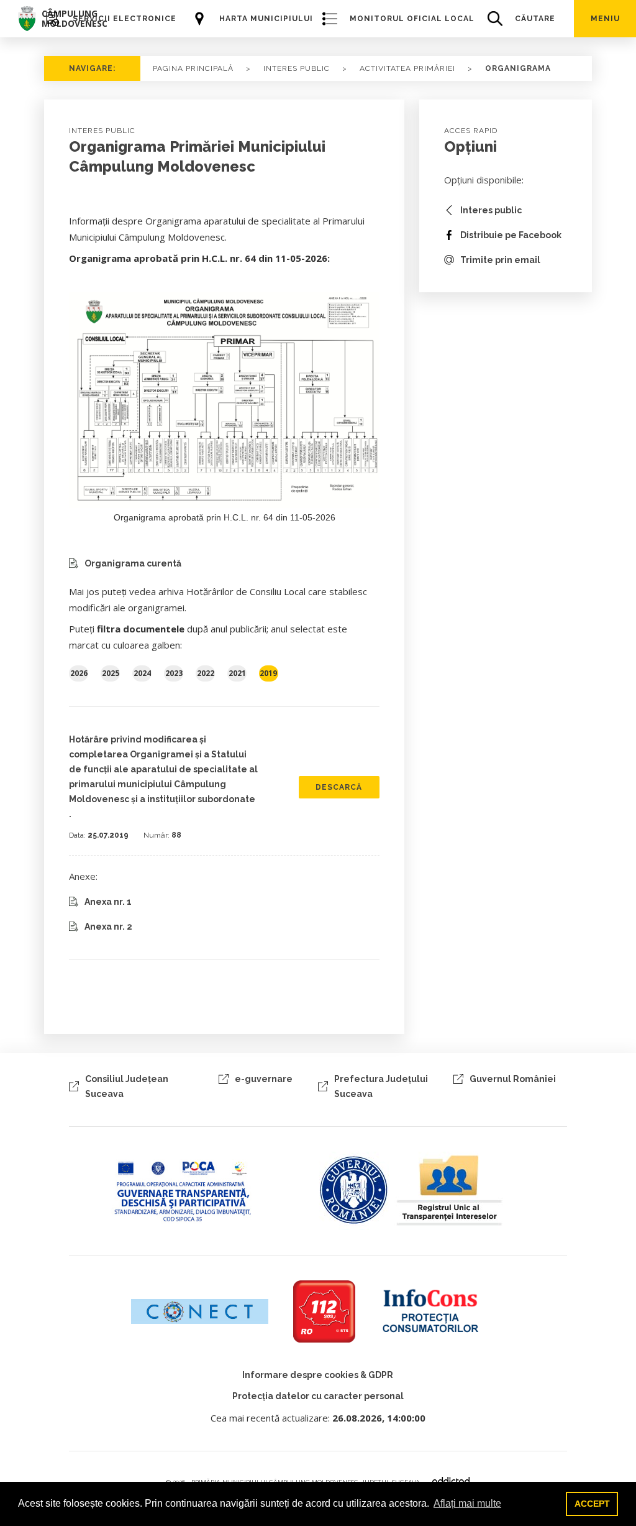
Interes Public (296, 68)
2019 (268, 673)
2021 (237, 673)
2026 (79, 673)
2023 (174, 673)
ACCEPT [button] (592, 1504)
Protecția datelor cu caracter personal (318, 1396)
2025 (110, 673)
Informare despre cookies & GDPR (317, 1375)
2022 (205, 673)
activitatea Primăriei (407, 68)
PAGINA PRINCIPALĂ (193, 68)
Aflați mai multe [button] (467, 1503)
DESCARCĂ (339, 787)
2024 (142, 673)
